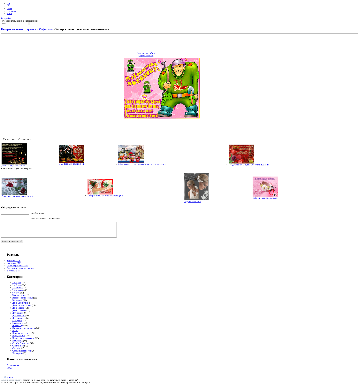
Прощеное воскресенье (23, 338)
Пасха (15, 330)
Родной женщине (192, 201)
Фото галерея (13, 270)
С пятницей (18, 345)
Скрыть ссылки (146, 55)
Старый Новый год (21, 351)
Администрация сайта (11, 380)
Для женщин (18, 315)
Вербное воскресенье (22, 298)
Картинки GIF (13, 260)
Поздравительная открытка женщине (105, 195)
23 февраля (46, 29)
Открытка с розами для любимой (17, 196)
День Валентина (20, 303)
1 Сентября (17, 287)
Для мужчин (18, 318)
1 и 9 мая (16, 285)
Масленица (17, 323)
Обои (9, 8)
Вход (9, 368)
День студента (19, 310)
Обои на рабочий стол (17, 265)
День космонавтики (21, 305)
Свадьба (16, 348)
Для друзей (17, 313)
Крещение (17, 320)
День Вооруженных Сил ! (14, 165)
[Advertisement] (179, 43)
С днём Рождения (20, 343)
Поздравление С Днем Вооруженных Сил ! (249, 164)
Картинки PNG (14, 263)
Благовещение (19, 295)
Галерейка (6, 18)
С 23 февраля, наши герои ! (72, 164)
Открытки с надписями (23, 328)
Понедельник (18, 335)
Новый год (17, 325)
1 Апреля (16, 282)
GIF (8, 3)
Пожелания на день (21, 333)
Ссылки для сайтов (146, 53)
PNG (9, 6)
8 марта (15, 292)
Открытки (12, 11)
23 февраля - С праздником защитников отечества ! (142, 164)
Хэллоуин (17, 353)
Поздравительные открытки (18, 29)
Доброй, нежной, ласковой (265, 198)
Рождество (17, 340)
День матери (18, 308)
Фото (9, 13)
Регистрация (13, 365)
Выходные (17, 300)
